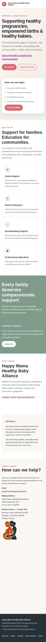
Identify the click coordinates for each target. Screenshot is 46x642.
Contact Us (8, 344)
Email (40, 636)
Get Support (9, 67)
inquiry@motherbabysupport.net (14, 491)
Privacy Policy (30, 636)
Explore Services (27, 67)
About (13, 636)
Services (5, 636)
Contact (20, 636)
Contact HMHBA (13, 107)
